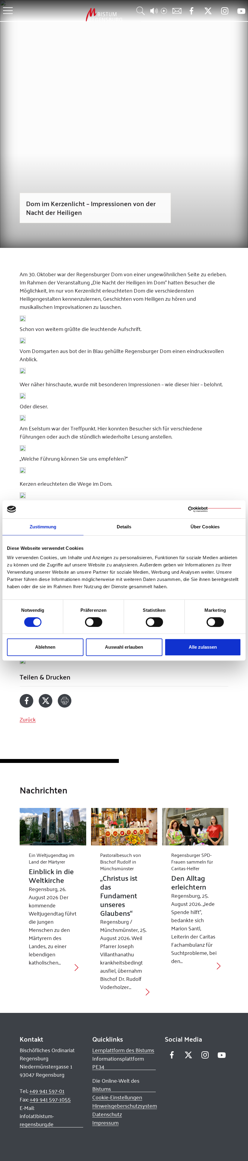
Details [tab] (124, 526)
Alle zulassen (203, 647)
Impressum (105, 1122)
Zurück (28, 719)
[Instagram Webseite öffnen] (224, 11)
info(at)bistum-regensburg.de (37, 1120)
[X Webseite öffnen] (208, 11)
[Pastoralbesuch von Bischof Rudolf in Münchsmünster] (124, 826)
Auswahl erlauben (124, 647)
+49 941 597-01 (46, 1091)
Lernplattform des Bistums (123, 1050)
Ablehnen (45, 647)
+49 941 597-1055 (50, 1099)
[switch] (93, 622)
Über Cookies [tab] (205, 526)
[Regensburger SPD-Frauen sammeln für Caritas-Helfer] (195, 826)
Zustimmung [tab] (43, 526)
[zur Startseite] (72, 14)
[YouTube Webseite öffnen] (241, 10)
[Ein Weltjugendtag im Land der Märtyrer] (53, 826)
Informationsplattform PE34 (118, 1062)
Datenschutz (107, 1114)
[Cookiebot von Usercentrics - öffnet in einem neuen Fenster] (214, 509)
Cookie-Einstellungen (117, 1097)
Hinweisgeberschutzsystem (124, 1105)
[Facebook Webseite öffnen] (191, 11)
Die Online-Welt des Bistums (115, 1084)
